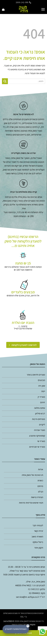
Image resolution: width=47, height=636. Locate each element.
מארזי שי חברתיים (37, 446)
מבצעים (41, 380)
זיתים (42, 402)
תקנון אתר (38, 547)
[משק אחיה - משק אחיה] (23, 9)
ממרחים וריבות (38, 419)
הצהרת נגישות (37, 497)
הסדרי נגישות (17, 624)
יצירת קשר (38, 530)
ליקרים (42, 424)
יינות (43, 391)
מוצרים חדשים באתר (36, 374)
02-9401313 (33, 589)
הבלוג (40, 491)
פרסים (40, 486)
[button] (43, 9)
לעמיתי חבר (38, 525)
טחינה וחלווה (39, 407)
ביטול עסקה (38, 542)
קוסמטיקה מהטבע (37, 435)
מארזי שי (41, 441)
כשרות (40, 480)
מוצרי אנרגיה (39, 430)
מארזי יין (41, 396)
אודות (40, 469)
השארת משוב (37, 536)
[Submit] (5, 81)
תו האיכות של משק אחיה (32, 474)
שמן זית (41, 385)
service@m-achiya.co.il (27, 596)
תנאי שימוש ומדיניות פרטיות (31, 502)
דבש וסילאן (40, 413)
